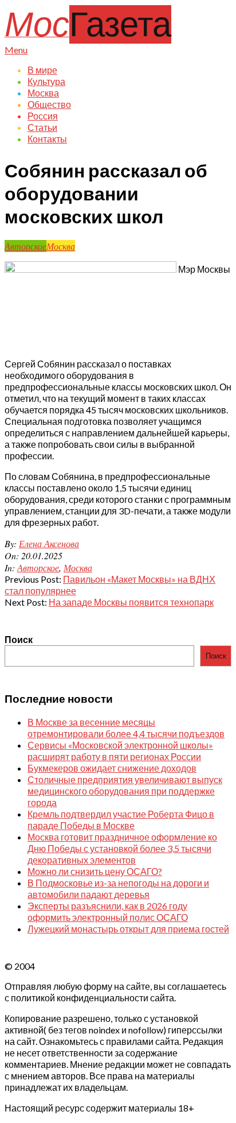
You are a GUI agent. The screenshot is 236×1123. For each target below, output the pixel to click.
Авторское (25, 246)
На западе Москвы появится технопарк (131, 602)
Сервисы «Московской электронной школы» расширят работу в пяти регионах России (120, 750)
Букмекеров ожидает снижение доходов (111, 767)
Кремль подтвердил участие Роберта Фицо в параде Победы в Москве (120, 819)
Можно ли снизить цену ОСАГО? (94, 871)
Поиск (19, 639)
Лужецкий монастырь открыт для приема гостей (128, 928)
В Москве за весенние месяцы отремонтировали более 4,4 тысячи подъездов (126, 728)
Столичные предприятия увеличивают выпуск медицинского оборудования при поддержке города (124, 791)
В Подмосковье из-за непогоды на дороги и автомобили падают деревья (118, 888)
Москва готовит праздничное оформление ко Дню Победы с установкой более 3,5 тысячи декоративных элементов (122, 848)
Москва (60, 246)
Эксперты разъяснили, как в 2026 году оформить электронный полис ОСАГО (107, 911)
